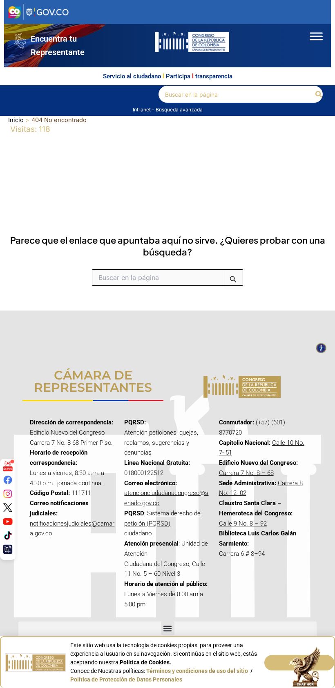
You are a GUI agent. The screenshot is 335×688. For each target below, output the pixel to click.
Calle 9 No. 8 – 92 (243, 523)
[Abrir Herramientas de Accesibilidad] (321, 348)
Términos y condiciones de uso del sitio (197, 671)
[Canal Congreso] (7, 549)
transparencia (213, 76)
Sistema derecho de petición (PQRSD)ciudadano (162, 523)
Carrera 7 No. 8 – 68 (246, 473)
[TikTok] (7, 535)
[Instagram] (7, 493)
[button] (319, 94)
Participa (178, 76)
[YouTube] (7, 521)
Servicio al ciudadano (132, 76)
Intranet (142, 110)
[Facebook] (7, 480)
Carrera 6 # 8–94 (242, 553)
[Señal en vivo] (7, 466)
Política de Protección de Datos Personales (126, 679)
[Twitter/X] (7, 507)
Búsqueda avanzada (179, 110)
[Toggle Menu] (316, 36)
